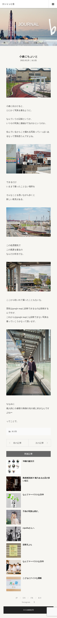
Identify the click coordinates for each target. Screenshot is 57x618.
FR (32, 598)
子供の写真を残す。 (31, 511)
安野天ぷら (27, 545)
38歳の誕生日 (28, 461)
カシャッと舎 (8, 3)
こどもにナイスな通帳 (32, 578)
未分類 (34, 60)
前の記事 (17, 443)
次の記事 (40, 443)
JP (17, 598)
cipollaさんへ (28, 528)
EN (24, 598)
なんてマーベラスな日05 (33, 561)
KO (39, 598)
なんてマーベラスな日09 (33, 494)
